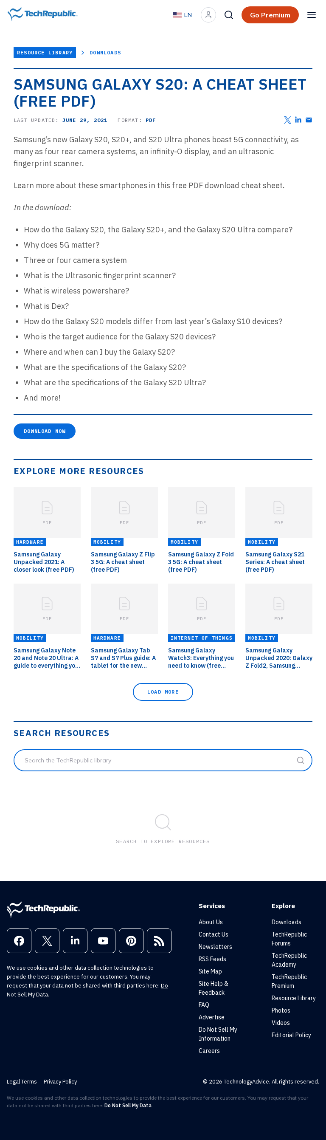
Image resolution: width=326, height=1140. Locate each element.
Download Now (44, 431)
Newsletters (215, 947)
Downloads (105, 52)
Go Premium (270, 15)
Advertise (212, 1017)
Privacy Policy (60, 1081)
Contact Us (213, 934)
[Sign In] (208, 15)
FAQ (204, 1005)
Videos (281, 1023)
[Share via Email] (308, 120)
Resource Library (45, 52)
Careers (209, 1051)
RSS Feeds (212, 959)
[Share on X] (287, 120)
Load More (163, 692)
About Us (211, 922)
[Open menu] (311, 15)
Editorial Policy (291, 1035)
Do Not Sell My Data (128, 1105)
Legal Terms (22, 1081)
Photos (281, 1010)
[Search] (228, 15)
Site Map (210, 971)
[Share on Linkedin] (298, 120)
